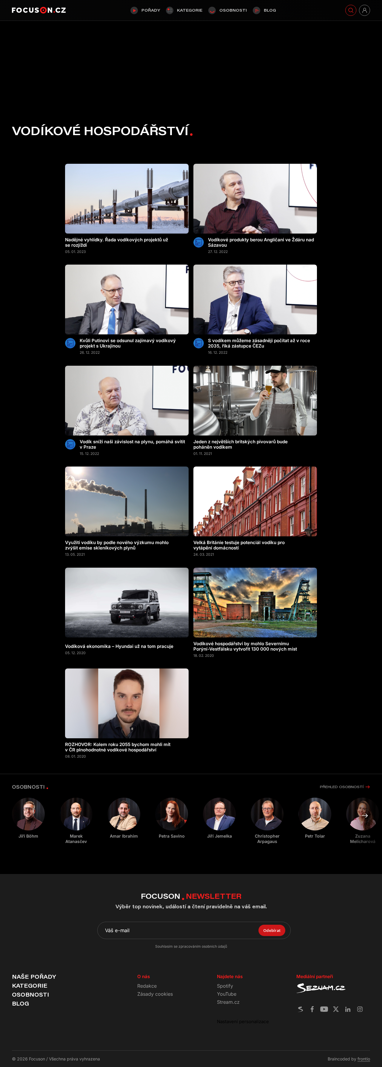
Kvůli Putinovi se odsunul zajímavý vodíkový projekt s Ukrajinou (128, 343)
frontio (364, 1058)
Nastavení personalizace (243, 1021)
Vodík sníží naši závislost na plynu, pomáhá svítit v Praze (132, 444)
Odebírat (272, 930)
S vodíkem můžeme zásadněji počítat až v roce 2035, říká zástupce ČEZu (259, 343)
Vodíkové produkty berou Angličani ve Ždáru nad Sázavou (261, 242)
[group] (76, 821)
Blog (270, 10)
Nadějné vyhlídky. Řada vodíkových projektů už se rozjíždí (116, 242)
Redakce (147, 986)
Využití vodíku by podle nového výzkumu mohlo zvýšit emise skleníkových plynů (117, 545)
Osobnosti (233, 10)
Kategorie (189, 10)
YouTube (226, 994)
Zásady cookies (155, 994)
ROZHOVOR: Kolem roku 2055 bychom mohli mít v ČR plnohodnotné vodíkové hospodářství (117, 747)
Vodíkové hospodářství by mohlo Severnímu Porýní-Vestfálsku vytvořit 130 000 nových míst (245, 646)
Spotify (225, 986)
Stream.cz (228, 1002)
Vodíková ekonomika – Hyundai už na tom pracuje (119, 646)
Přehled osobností (341, 787)
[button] (365, 815)
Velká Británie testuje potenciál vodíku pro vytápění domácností (239, 545)
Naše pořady (34, 976)
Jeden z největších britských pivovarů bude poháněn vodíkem (240, 444)
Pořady (150, 10)
